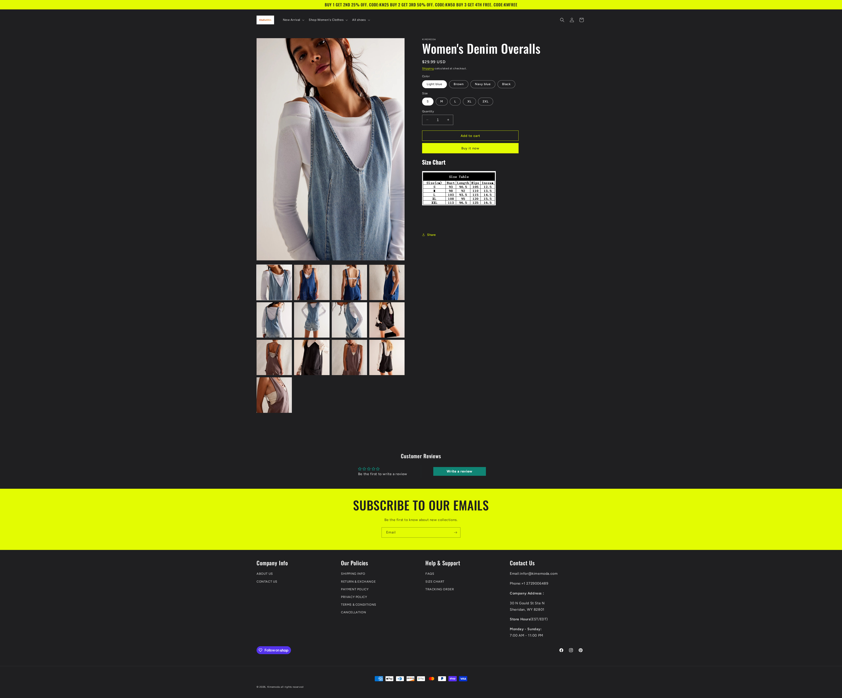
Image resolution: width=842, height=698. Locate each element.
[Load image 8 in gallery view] (387, 320)
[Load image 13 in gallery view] (274, 395)
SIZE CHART (434, 581)
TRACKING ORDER (439, 589)
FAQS (429, 574)
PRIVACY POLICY (354, 597)
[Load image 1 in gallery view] (274, 282)
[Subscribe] (455, 532)
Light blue (434, 84)
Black (506, 84)
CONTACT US (267, 581)
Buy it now (470, 148)
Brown (459, 84)
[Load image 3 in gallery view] (349, 282)
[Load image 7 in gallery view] (349, 320)
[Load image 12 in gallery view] (387, 357)
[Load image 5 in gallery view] (274, 320)
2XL (486, 101)
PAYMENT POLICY (355, 589)
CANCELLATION (353, 612)
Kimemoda (273, 686)
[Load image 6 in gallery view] (311, 320)
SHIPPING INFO (353, 574)
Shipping (428, 68)
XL (469, 101)
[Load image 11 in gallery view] (349, 357)
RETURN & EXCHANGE (358, 581)
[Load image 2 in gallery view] (311, 282)
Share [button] (431, 235)
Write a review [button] (459, 471)
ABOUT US (265, 574)
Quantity (428, 111)
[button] (293, 20)
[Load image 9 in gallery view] (274, 357)
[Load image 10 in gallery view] (311, 357)
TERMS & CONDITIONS (358, 605)
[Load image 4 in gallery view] (387, 282)
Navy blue (483, 84)
